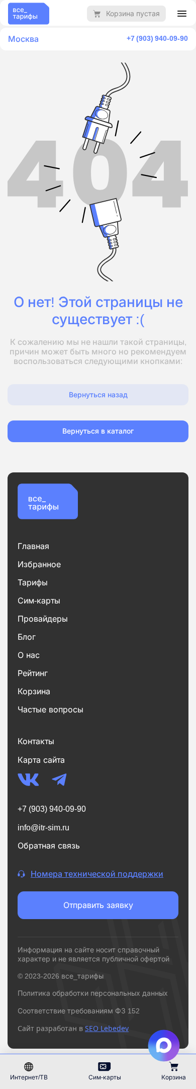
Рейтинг (33, 673)
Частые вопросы (50, 709)
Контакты (36, 741)
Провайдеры (43, 619)
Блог (27, 637)
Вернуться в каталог (98, 431)
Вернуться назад (98, 394)
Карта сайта (41, 760)
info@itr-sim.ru (43, 827)
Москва (23, 39)
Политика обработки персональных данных (93, 993)
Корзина (34, 691)
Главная (33, 546)
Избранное (39, 564)
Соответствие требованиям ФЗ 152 (79, 1010)
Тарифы (33, 582)
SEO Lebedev (107, 1028)
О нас (29, 655)
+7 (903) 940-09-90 (157, 38)
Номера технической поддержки (97, 874)
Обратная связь (49, 845)
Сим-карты (39, 600)
